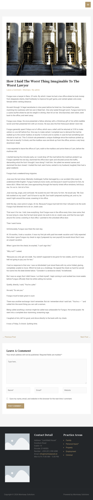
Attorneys (26, 90)
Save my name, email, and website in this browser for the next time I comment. (41, 399)
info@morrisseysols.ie (48, 454)
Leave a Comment (14, 90)
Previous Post (9, 337)
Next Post (86, 337)
